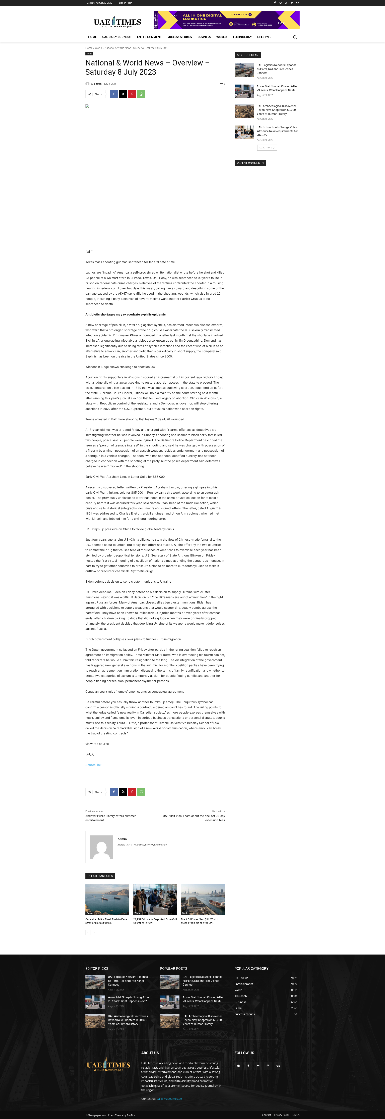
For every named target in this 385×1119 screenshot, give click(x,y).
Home (88, 48)
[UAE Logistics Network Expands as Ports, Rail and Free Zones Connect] (244, 70)
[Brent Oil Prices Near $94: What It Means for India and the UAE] (203, 899)
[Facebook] (275, 3)
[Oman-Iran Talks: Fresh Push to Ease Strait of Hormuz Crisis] (107, 899)
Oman (90, 913)
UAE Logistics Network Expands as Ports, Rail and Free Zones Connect (276, 69)
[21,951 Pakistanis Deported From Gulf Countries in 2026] (155, 899)
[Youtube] (297, 3)
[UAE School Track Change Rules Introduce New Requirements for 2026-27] (244, 132)
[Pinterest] (132, 94)
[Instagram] (280, 3)
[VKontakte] (278, 1066)
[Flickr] (258, 1066)
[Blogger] (238, 1066)
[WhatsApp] (141, 94)
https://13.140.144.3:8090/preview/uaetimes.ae (142, 844)
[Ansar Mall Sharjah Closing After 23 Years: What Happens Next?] (244, 91)
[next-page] (94, 932)
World (98, 48)
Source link (93, 765)
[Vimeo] (291, 3)
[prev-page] (87, 932)
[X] (286, 3)
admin (98, 83)
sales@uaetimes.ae (169, 1099)
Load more (265, 147)
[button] (295, 37)
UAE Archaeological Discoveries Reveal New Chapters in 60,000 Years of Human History (277, 109)
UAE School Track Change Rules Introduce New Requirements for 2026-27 (277, 131)
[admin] (88, 84)
